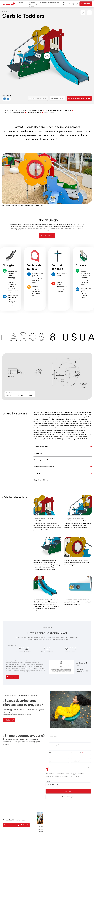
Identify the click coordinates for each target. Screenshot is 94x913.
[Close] (89, 768)
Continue (68, 791)
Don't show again (68, 797)
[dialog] (47, 456)
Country (48, 781)
